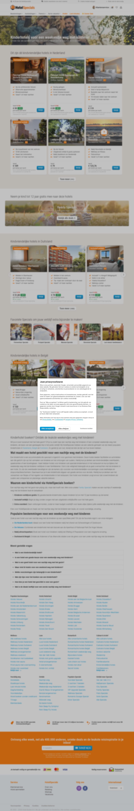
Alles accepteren (47, 428)
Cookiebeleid (59, 419)
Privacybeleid (47, 419)
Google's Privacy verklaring (74, 419)
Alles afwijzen (63, 429)
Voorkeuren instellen (86, 428)
